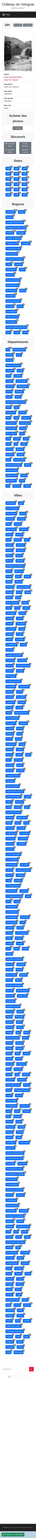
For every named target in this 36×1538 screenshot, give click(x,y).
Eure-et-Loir (11, 412)
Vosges (28, 485)
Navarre (21, 454)
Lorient (10, 937)
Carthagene (21, 623)
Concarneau (11, 675)
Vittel (18, 1336)
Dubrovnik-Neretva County (16, 401)
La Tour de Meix (13, 859)
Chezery (15, 80)
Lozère (24, 443)
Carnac (20, 618)
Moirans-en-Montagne (15, 985)
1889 (9, 183)
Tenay (9, 1273)
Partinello (19, 1068)
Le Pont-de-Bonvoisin (15, 895)
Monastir (10, 990)
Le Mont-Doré (12, 890)
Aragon (22, 211)
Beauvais (20, 560)
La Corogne (25, 833)
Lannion (10, 874)
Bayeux (20, 555)
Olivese (10, 1042)
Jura (9, 438)
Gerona (20, 754)
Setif (16, 1231)
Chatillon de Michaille (15, 654)
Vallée (6, 108)
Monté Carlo (23, 995)
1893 (17, 189)
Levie (23, 922)
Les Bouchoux (12, 906)
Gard (9, 417)
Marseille (10, 964)
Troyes (26, 1299)
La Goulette (23, 838)
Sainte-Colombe (13, 1205)
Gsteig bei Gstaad (13, 775)
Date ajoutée (8, 98)
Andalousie (11, 211)
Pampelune (22, 1063)
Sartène (20, 1220)
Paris (9, 1068)
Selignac (10, 1226)
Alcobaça (22, 518)
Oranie (21, 305)
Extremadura (12, 269)
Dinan (9, 712)
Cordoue (10, 691)
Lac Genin (25, 864)
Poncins (19, 1095)
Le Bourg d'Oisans (14, 885)
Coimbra (10, 670)
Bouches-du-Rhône (14, 365)
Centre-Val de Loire (14, 248)
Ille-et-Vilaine (12, 433)
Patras (9, 1074)
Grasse (20, 764)
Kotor (26, 822)
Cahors (27, 607)
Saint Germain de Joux (15, 1158)
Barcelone (21, 549)
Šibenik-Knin (12, 480)
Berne (19, 576)
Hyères (10, 801)
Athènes (18, 539)
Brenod (10, 597)
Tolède (10, 1289)
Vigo (18, 1320)
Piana (9, 1089)
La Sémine (22, 843)
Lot (16, 443)
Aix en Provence (13, 508)
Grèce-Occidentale (14, 279)
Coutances (11, 701)
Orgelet (10, 1058)
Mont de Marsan (23, 990)
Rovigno (10, 1131)
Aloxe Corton (12, 528)
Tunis (22, 480)
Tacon (9, 1268)
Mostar (10, 1016)
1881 (17, 168)
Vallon (21, 1310)
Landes (17, 438)
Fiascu (19, 738)
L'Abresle (10, 827)
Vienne (10, 1320)
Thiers (28, 1273)
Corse (9, 263)
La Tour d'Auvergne (14, 853)
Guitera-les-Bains (13, 785)
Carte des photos (11, 145)
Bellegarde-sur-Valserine (16, 565)
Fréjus (22, 743)
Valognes (10, 1315)
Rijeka (19, 1121)
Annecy (10, 534)
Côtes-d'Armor (23, 385)
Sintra (28, 1236)
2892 (25, 194)
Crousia (10, 707)
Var (8, 485)
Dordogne (20, 391)
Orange (27, 1053)
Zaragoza (10, 1346)
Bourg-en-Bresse (24, 586)
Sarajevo (10, 1220)
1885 (25, 173)
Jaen (27, 806)
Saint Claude (25, 1142)
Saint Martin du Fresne (15, 1168)
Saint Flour (11, 1147)
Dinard (10, 391)
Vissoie (10, 1336)
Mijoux (19, 979)
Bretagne (10, 232)
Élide (9, 406)
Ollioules (20, 1042)
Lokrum (10, 932)
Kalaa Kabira (23, 817)
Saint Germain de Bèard (15, 1152)
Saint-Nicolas (12, 1199)
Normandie (11, 295)
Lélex (28, 895)
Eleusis (20, 728)
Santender (24, 1210)
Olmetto (10, 1047)
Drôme (19, 396)
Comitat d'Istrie (12, 253)
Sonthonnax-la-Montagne (16, 1241)
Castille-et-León (13, 243)
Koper (18, 822)
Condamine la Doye (14, 681)
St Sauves (25, 1252)
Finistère (23, 412)
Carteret (10, 623)
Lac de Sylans (12, 864)
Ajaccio (23, 513)
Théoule (18, 1273)
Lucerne (20, 943)
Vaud (26, 332)
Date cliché (8, 91)
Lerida (17, 901)
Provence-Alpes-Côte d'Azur (17, 326)
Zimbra (21, 1346)
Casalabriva (11, 628)
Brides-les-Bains (13, 602)
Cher (9, 375)
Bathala (10, 555)
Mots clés (7, 105)
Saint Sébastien (13, 1184)
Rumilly (20, 1131)
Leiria (26, 438)
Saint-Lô (10, 1194)
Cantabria (22, 232)
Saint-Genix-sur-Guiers (15, 1189)
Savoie (25, 475)
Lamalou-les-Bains (24, 869)
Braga (28, 591)
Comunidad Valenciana (15, 258)
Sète (9, 1231)
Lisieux (21, 927)
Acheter (19, 25)
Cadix (9, 607)
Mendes (10, 969)
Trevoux (10, 1294)
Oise (9, 459)
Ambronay (24, 528)
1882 (25, 168)
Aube (19, 354)
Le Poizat (24, 890)
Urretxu (18, 1304)
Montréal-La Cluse (14, 1005)
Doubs (9, 396)
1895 (9, 194)
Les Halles (25, 916)
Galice (23, 269)
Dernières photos (11, 151)
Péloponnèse (12, 321)
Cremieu (22, 701)
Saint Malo (11, 1163)
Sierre (19, 1236)
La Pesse (10, 843)
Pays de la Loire (13, 316)
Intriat (9, 806)
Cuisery (20, 707)
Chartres (10, 649)
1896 (17, 194)
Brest (18, 597)
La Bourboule (12, 833)
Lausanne (21, 874)
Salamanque (12, 1210)
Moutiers (10, 1021)
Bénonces (20, 570)
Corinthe (10, 696)
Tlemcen (20, 1283)
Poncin (10, 1095)
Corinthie (18, 375)
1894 (25, 189)
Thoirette (10, 1278)
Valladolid (11, 1310)
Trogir (19, 1294)
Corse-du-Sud (22, 380)
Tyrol (9, 332)
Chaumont (11, 660)
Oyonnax (10, 1063)
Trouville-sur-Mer (13, 1299)
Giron (9, 759)
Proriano (27, 1110)
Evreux (10, 738)
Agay (21, 502)
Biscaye (10, 359)
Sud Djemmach (13, 1262)
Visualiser (29, 25)
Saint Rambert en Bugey (16, 1173)
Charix (24, 644)
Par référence (25, 145)
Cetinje (10, 639)
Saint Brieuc (11, 1142)
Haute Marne (12, 422)
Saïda (19, 1137)
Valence (27, 1304)
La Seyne (10, 848)
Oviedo (19, 1058)
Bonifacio (10, 586)
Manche (10, 448)
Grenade (10, 770)
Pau (18, 1074)
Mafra (17, 948)
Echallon (10, 728)
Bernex (28, 576)
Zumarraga (19, 1351)
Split (19, 1247)
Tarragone (19, 1268)
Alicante (18, 523)
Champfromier (12, 644)
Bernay (10, 576)
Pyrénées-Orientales (14, 464)
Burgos (26, 602)
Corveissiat (21, 696)
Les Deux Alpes (13, 911)
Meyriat (10, 979)
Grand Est (11, 274)
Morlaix (21, 1011)
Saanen (10, 1137)
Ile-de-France (12, 290)
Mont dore (11, 995)
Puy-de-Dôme (19, 459)
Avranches (21, 544)
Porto (17, 1110)
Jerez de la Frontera (14, 812)
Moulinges (20, 1016)
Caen (17, 607)
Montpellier (11, 1000)
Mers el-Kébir (12, 974)
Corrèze (10, 380)
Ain (10, 80)
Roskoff (22, 1126)
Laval (9, 880)
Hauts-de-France (13, 284)
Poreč (9, 1110)
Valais (17, 332)
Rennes (10, 1121)
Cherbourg (22, 660)
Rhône (28, 464)
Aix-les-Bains (12, 513)
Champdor (20, 639)
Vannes (21, 1315)
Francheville (11, 743)
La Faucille (11, 838)
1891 (25, 183)
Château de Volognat (18, 4)
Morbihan (10, 454)
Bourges (10, 591)
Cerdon (20, 633)
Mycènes (10, 1026)
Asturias (10, 216)
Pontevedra (25, 1105)
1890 (17, 183)
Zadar (27, 1336)
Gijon (28, 754)
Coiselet (20, 670)
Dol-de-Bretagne (13, 717)
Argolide (10, 354)
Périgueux (11, 1079)
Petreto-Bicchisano (14, 1084)
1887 (17, 178)
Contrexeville (25, 686)
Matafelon (22, 964)
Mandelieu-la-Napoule (15, 958)
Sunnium (25, 1262)
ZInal (9, 1351)
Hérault (23, 427)
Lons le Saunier (22, 932)
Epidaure (10, 733)
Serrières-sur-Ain (23, 1226)
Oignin (26, 1037)
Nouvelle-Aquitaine (14, 300)
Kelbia (9, 822)
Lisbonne (10, 927)
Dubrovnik (24, 722)
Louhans (19, 937)
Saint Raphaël (12, 1178)
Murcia (23, 290)
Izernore (18, 806)
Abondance (11, 502)
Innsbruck (20, 801)
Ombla (9, 1053)
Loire (9, 443)
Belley (9, 570)
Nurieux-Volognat (13, 1037)
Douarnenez (11, 722)
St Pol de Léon (12, 1252)
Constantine (11, 686)
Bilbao (9, 581)
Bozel (19, 591)
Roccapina (11, 1126)
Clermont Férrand (23, 665)
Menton (20, 969)
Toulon (19, 1289)
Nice (19, 1032)
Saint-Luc (21, 1194)
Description (8, 84)
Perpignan (22, 1079)
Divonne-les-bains (22, 712)
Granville (10, 764)
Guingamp (11, 780)
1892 (9, 189)
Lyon (9, 948)
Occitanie (10, 305)
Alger (9, 523)
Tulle (9, 1304)
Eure (17, 406)
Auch (27, 539)
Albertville (11, 518)
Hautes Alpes (12, 427)
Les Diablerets (12, 916)
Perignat (26, 1074)
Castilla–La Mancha (14, 237)
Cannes (23, 612)
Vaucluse (17, 485)
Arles (9, 539)
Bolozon (19, 581)
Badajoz (10, 549)
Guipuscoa (27, 417)
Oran (18, 1053)
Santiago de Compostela (16, 1215)
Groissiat (21, 770)
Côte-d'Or (10, 385)
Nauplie (10, 1032)
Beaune (10, 560)
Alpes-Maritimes (20, 349)
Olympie (20, 1047)
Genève (10, 754)
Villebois (27, 1320)
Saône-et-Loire (12, 469)
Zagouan (10, 1341)
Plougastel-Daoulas (22, 1089)
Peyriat (27, 1084)
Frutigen (20, 749)
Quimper (18, 1116)
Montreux (10, 1011)
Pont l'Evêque (12, 1105)
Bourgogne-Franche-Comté (17, 227)
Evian (20, 733)
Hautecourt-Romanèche (15, 791)
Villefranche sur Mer (14, 1325)
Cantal (21, 370)
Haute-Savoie (25, 422)
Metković (24, 974)
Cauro (22, 628)
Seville (25, 1231)
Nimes (27, 1032)
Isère (22, 433)
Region (6, 74)
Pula (9, 1116)
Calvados (10, 370)
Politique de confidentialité (14, 1534)
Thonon (20, 1278)
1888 (25, 178)
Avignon (10, 544)
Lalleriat (10, 869)
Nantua (20, 1026)
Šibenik (10, 1236)
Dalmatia (19, 263)
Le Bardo (19, 880)
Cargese (10, 618)
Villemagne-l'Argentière (15, 1330)
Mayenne (20, 448)
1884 (17, 173)
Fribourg (10, 749)
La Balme (22, 827)
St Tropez (10, 1257)
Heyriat (28, 796)
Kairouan (10, 817)
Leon (9, 901)
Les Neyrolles (12, 922)
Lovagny (10, 943)
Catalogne (26, 243)
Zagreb (20, 1341)
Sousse (10, 1247)
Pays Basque (12, 311)
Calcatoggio (11, 612)
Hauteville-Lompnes (14, 796)
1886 (9, 178)
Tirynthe (10, 1283)
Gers (17, 417)
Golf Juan (19, 759)
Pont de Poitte (12, 1100)
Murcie (20, 1021)
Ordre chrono (25, 151)
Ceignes (10, 633)
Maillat (26, 948)
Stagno (21, 1257)
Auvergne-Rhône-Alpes (15, 222)
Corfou (20, 691)
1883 (9, 173)
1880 (9, 168)
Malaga (10, 953)
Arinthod (20, 534)
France (6, 77)
